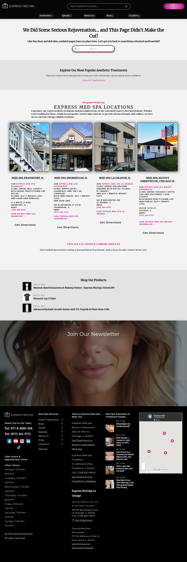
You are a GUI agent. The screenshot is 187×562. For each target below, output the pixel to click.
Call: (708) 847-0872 (83, 516)
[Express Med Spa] (18, 6)
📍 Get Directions (82, 520)
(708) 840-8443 (18, 210)
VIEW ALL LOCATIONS (80, 244)
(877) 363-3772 (61, 212)
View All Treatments (93, 80)
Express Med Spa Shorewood (66, 185)
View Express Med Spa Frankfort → (23, 215)
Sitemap (43, 449)
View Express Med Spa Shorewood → (66, 217)
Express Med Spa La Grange (117, 184)
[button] (46, 16)
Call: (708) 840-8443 (84, 472)
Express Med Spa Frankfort (23, 185)
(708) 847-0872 (104, 207)
